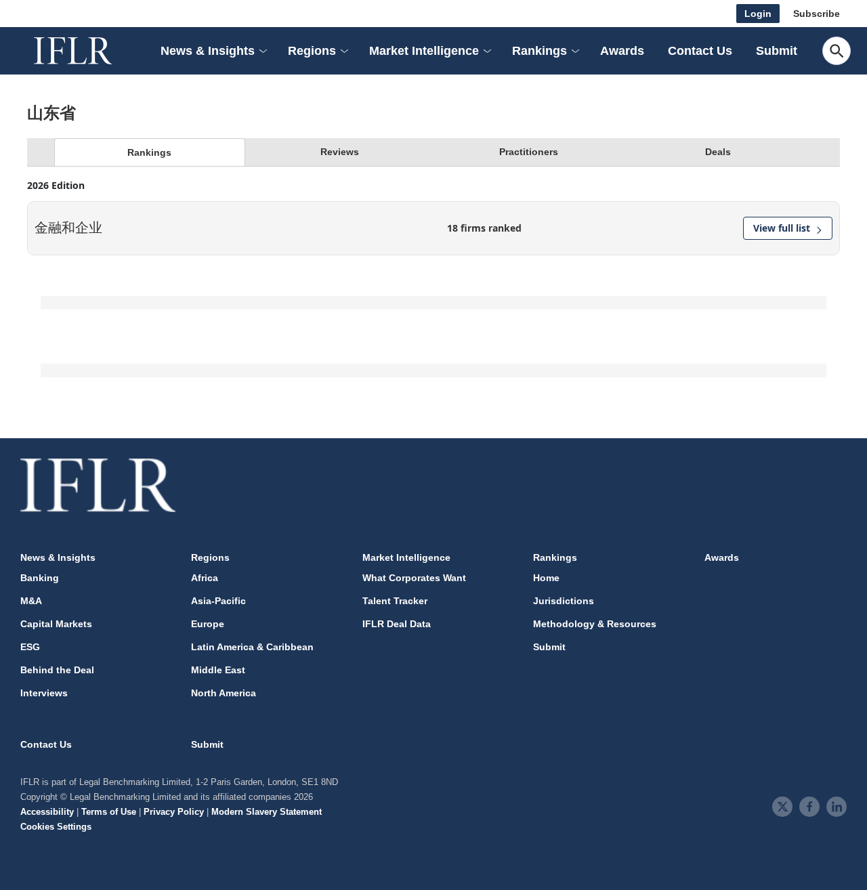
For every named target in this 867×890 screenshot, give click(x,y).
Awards (622, 51)
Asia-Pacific (218, 601)
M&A (31, 601)
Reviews (339, 151)
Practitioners (528, 151)
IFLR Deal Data (396, 624)
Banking (39, 577)
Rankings (149, 152)
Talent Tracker (394, 601)
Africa (204, 577)
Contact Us (700, 51)
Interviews (44, 693)
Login (757, 13)
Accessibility (47, 812)
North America (223, 693)
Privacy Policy (174, 812)
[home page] (88, 50)
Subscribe (816, 13)
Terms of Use (108, 812)
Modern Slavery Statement (266, 812)
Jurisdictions (563, 601)
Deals (718, 151)
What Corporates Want (414, 577)
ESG (30, 647)
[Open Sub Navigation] (262, 51)
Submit (776, 51)
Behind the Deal (57, 670)
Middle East (218, 670)
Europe (207, 624)
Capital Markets (56, 624)
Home (546, 577)
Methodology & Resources (594, 624)
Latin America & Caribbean (252, 647)
